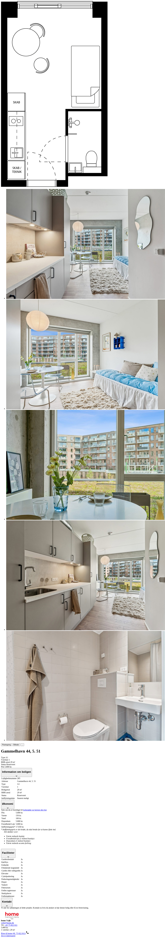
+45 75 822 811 (11, 925)
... (22, 745)
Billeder (16, 745)
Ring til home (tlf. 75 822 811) (13, 933)
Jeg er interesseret (8, 936)
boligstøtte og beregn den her (35, 810)
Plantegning (6, 745)
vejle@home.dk (7, 923)
